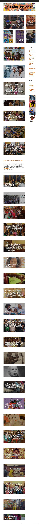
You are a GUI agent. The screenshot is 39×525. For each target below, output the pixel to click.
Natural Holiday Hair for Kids (10, 258)
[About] (28, 0)
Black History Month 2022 (10, 67)
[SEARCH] (32, 13)
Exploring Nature (8, 112)
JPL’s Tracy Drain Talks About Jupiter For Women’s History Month (30, 39)
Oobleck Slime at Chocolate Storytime (12, 275)
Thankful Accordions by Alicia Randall (12, 416)
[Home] (27, 0)
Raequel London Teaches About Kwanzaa (13, 399)
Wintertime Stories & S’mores (10, 383)
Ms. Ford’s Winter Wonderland (11, 354)
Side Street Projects (32, 68)
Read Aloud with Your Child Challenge (12, 305)
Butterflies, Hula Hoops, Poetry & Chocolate (13, 500)
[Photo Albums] (33, 0)
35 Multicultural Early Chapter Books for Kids (32, 50)
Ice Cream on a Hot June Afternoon (12, 290)
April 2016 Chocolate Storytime (11, 516)
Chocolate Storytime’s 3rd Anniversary (12, 338)
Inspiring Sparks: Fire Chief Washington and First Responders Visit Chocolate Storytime (13, 484)
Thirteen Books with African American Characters (32, 73)
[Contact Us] (34, 0)
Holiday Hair (7, 242)
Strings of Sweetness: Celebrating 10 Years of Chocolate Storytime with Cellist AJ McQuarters (30, 24)
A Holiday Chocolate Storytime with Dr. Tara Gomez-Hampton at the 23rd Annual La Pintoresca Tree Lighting (13, 26)
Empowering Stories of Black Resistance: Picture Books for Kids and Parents (13, 49)
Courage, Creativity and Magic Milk (12, 208)
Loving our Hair (8, 101)
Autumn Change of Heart (10, 449)
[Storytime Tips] (30, 0)
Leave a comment (12, 58)
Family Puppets (31, 85)
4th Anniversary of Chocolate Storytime (12, 225)
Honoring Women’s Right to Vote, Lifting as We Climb (19, 40)
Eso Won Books (31, 57)
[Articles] (31, 0)
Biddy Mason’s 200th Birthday (10, 194)
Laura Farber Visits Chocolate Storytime (13, 128)
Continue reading (9, 57)
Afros (30, 53)
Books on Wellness (8, 41)
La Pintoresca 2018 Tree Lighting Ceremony (13, 176)
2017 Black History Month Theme (11, 368)
